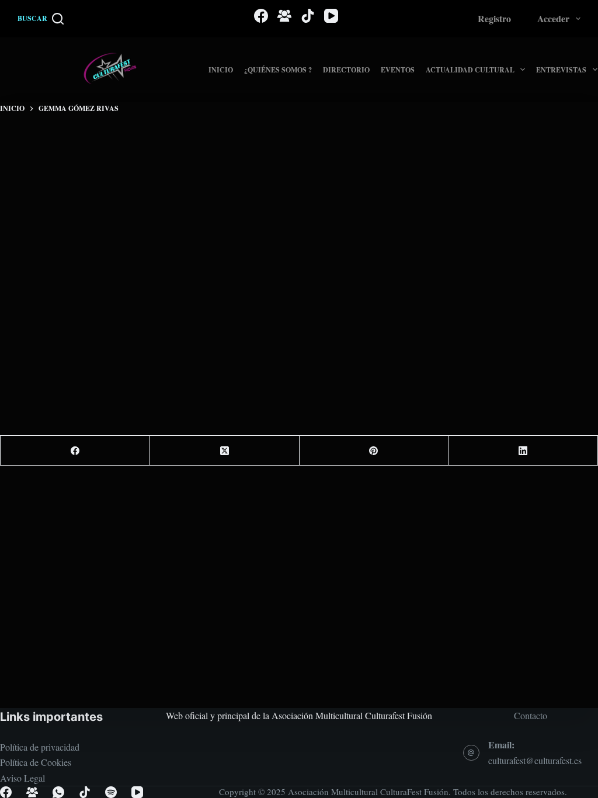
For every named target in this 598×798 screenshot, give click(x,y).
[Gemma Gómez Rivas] (80, 108)
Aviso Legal (22, 778)
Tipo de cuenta (152, 285)
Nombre (139, 239)
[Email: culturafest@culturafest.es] (471, 753)
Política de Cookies (35, 762)
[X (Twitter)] (225, 451)
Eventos (398, 70)
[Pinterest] (374, 451)
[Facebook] (261, 16)
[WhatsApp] (58, 792)
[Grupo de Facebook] (284, 16)
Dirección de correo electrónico (184, 331)
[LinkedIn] (523, 451)
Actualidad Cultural (470, 70)
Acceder (553, 18)
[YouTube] (331, 16)
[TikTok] (308, 16)
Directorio (346, 70)
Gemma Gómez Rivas (224, 132)
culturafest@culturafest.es (535, 760)
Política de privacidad (39, 747)
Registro (494, 18)
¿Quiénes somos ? (278, 70)
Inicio (220, 70)
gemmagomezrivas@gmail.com (211, 160)
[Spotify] (111, 792)
